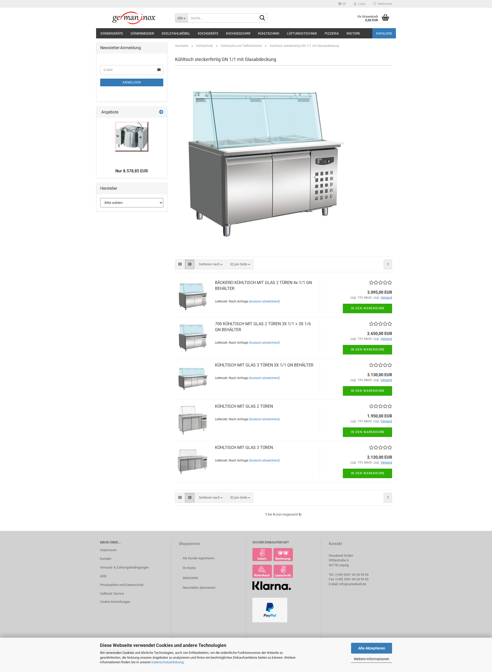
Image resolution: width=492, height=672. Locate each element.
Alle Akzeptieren (371, 648)
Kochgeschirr (238, 33)
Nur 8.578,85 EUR (131, 171)
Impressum (108, 550)
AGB (103, 576)
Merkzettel (384, 4)
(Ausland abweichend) (264, 301)
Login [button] (361, 4)
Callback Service (112, 593)
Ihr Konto (189, 568)
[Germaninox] (133, 18)
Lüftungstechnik (302, 33)
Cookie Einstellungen (115, 602)
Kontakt (105, 559)
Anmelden (131, 82)
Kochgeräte (208, 33)
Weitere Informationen (371, 659)
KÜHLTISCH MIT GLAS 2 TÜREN (244, 406)
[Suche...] (262, 18)
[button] (342, 4)
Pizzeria (332, 33)
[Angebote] (161, 112)
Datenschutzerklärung (167, 662)
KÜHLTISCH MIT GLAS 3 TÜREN (244, 447)
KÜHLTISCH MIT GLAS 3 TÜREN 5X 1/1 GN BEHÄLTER (264, 365)
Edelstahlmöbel (176, 33)
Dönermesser (142, 33)
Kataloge (384, 33)
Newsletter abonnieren (199, 588)
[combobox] (211, 264)
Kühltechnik (268, 33)
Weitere (353, 33)
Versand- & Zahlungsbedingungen (124, 567)
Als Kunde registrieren (198, 558)
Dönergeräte (111, 33)
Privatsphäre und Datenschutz (122, 585)
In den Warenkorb (367, 308)
